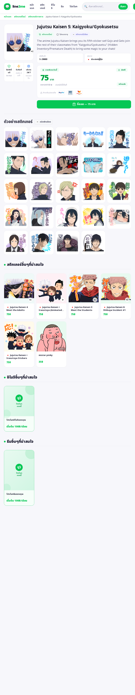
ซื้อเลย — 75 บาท (86, 104)
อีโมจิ (53, 6)
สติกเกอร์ (42, 6)
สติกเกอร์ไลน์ (20, 16)
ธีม (62, 6)
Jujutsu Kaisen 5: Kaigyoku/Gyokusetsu (64, 16)
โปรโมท (73, 6)
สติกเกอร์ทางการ (35, 16)
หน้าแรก (32, 6)
